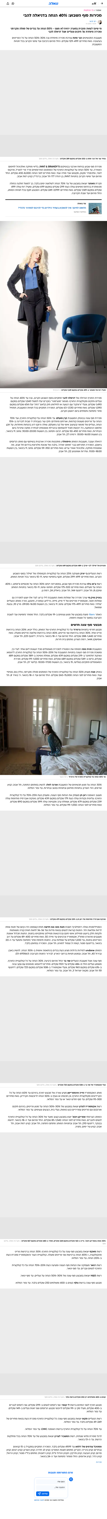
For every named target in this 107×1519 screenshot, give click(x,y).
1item (92, 614)
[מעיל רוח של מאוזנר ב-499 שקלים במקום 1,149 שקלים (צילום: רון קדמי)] (53, 307)
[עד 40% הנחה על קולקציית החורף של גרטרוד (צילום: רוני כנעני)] (53, 732)
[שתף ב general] (7, 3)
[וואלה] (53, 3)
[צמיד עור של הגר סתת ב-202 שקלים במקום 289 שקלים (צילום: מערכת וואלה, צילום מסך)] (53, 105)
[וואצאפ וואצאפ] (13, 3)
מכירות (99, 1462)
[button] (94, 3)
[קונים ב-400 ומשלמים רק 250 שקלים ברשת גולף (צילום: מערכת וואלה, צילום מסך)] (53, 1344)
